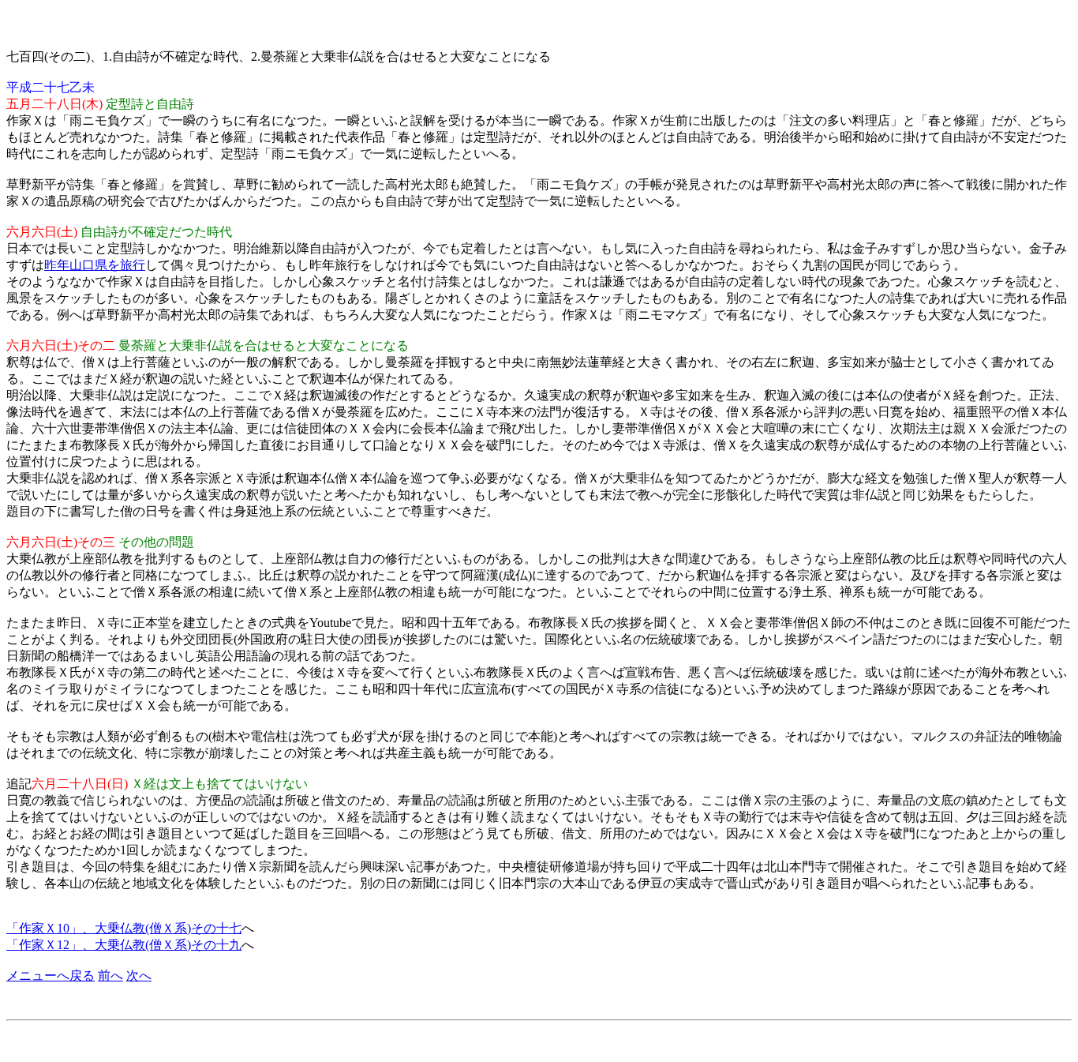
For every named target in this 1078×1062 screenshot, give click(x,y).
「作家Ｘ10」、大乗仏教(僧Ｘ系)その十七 (123, 928)
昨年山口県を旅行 (94, 265)
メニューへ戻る (50, 975)
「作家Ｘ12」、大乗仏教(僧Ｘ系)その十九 (123, 944)
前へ (110, 975)
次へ (139, 975)
